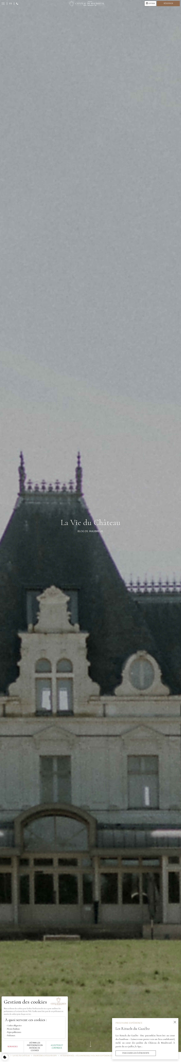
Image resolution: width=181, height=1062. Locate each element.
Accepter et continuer (57, 1046)
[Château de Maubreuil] (86, 4)
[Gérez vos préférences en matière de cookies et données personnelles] (5, 1057)
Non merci (13, 1046)
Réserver (168, 3)
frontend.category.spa (45, 1055)
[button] (4, 3)
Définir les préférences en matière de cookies (35, 1047)
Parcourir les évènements (135, 1053)
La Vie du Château (21, 1055)
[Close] (175, 1022)
